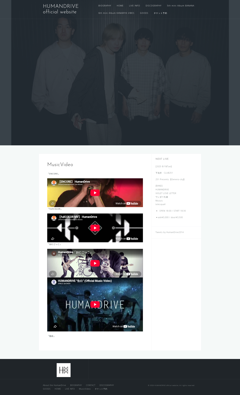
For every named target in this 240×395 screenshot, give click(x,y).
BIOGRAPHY (104, 5)
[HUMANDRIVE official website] (64, 370)
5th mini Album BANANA (180, 5)
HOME (120, 5)
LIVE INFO (134, 5)
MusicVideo (85, 388)
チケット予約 (160, 13)
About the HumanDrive (54, 385)
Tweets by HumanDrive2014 (170, 232)
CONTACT (90, 385)
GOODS (144, 13)
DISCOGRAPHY (154, 5)
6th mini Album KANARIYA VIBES (116, 13)
